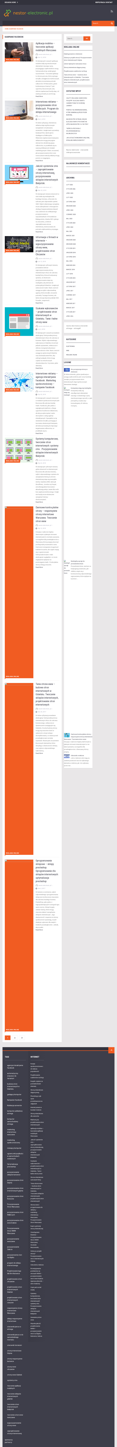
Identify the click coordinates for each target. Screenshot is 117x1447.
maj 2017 (69, 299)
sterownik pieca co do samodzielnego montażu (15, 1337)
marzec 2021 (70, 235)
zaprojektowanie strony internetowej (14, 1432)
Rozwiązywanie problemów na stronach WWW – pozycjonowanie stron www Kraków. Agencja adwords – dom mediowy (37, 1276)
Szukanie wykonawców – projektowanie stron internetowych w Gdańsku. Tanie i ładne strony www (47, 315)
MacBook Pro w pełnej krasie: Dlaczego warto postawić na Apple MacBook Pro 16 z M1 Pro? (77, 121)
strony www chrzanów (11, 1368)
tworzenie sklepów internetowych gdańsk (14, 1396)
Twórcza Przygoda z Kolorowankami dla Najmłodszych (73, 131)
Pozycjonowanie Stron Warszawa (13, 1205)
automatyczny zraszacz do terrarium (12, 1075)
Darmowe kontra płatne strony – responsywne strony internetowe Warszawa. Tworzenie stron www (47, 514)
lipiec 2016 (69, 316)
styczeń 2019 (70, 248)
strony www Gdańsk (14, 1375)
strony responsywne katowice (14, 1360)
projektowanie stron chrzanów (14, 1280)
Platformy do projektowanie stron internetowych (37, 1122)
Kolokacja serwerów (14, 1105)
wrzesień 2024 (71, 206)
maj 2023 (69, 218)
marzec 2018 (70, 269)
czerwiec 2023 (71, 214)
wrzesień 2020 (71, 244)
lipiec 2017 (69, 291)
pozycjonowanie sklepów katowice (13, 1173)
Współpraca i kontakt (104, 2)
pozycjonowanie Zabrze (13, 1248)
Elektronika (70, 346)
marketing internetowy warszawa (11, 1132)
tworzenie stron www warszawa (15, 1416)
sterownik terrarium (14, 1345)
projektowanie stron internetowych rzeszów (14, 1300)
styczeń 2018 (70, 278)
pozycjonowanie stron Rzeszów (15, 1197)
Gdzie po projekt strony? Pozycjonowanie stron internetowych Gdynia (37, 1256)
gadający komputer (14, 1094)
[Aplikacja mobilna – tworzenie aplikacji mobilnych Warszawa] (19, 52)
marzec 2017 (70, 308)
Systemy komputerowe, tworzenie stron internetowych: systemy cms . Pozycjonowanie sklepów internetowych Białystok (36, 1304)
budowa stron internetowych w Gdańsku (13, 1086)
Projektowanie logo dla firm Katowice (14, 1272)
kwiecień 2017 (70, 303)
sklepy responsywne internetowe (14, 1320)
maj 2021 (69, 231)
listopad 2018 (71, 257)
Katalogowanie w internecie (73, 54)
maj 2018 (69, 261)
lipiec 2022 (69, 227)
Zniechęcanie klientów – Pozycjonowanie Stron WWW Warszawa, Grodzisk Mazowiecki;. (36, 1239)
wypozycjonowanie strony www (14, 1424)
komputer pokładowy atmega (15, 1112)
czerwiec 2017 (71, 295)
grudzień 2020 (71, 240)
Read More (39, 96)
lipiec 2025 (69, 193)
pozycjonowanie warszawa (13, 1240)
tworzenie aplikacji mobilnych (14, 1387)
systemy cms (12, 1380)
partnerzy (8, 1442)
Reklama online (12, 60)
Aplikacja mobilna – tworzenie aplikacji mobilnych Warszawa (46, 47)
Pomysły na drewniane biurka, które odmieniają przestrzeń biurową (76, 112)
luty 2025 (69, 197)
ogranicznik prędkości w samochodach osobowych (15, 1156)
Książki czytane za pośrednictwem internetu (37, 1083)
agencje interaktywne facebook (15, 1066)
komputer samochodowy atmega (12, 1121)
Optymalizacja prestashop (12, 1165)
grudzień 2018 (71, 252)
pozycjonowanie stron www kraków (15, 1221)
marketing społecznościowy (13, 1141)
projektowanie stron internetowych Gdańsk (14, 1289)
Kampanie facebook (14, 1100)
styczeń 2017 (70, 312)
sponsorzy (9, 1440)
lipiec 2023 (69, 210)
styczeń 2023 (70, 223)
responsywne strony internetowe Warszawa (14, 1310)
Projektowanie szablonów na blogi (75, 71)
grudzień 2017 (71, 282)
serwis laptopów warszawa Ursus (75, 64)
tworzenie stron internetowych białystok (13, 1406)
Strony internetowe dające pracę (74, 67)
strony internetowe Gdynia (14, 1352)
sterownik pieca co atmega (14, 1328)
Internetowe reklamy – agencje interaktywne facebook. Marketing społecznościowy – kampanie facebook (47, 380)
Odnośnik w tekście (77, 755)
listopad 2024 (71, 202)
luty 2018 (69, 274)
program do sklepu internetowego (14, 1264)
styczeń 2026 (70, 189)
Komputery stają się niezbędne (81, 388)
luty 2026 (69, 185)
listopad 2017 (71, 286)
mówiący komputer (14, 1148)
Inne (67, 350)
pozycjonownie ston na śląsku (14, 1256)
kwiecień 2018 (70, 265)
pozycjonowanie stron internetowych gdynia (15, 1189)
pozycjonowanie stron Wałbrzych (15, 1213)
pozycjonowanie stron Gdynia (15, 1181)
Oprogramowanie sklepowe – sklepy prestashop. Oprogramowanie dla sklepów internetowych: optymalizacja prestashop (47, 871)
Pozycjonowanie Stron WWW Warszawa (13, 1230)
